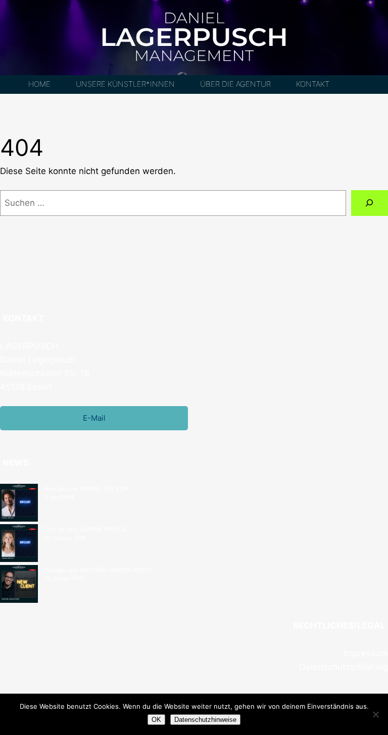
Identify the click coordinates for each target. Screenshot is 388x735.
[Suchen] (369, 203)
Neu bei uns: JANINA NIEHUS (85, 529)
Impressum (366, 653)
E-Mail (94, 418)
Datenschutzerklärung (343, 667)
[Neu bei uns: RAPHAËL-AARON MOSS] (19, 585)
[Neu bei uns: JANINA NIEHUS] (19, 544)
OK (156, 719)
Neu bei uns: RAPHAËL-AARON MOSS (98, 570)
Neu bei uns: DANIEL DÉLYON (86, 488)
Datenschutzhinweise (205, 719)
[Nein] (375, 714)
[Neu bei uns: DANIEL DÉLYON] (19, 504)
